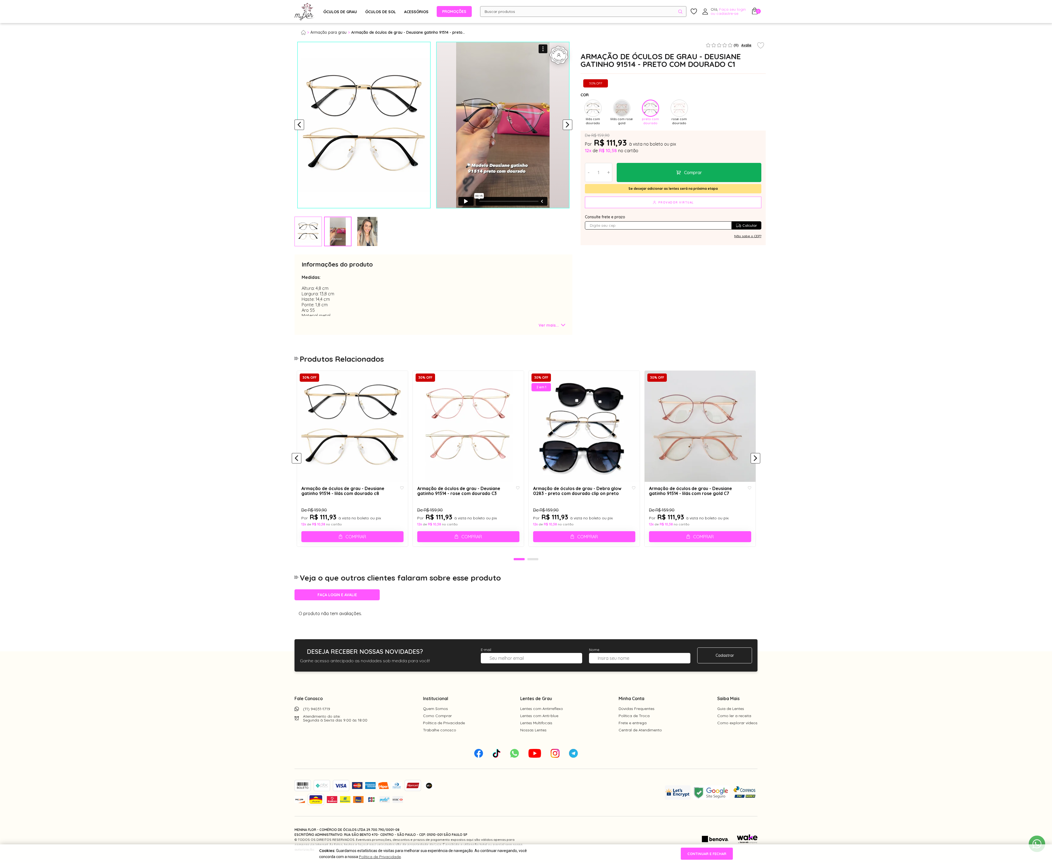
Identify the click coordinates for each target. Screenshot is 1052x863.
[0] (754, 12)
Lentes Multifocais (536, 723)
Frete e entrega (633, 723)
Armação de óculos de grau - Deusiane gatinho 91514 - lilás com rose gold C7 (690, 491)
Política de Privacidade (444, 723)
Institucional (435, 698)
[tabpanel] (308, 231)
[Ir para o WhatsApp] (1037, 844)
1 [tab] (519, 559)
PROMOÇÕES (454, 11)
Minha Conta (631, 698)
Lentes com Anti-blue (539, 716)
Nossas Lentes (533, 730)
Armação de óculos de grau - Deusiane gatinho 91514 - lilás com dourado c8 (342, 491)
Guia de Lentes (730, 709)
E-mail (486, 649)
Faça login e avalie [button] (337, 594)
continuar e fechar (706, 853)
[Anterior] (296, 458)
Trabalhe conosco (439, 730)
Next (567, 125)
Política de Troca (634, 716)
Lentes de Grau (536, 698)
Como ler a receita (734, 716)
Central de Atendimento (640, 730)
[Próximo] (755, 458)
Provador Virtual (676, 202)
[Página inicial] (305, 32)
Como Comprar (437, 716)
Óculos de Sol (380, 11)
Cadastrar (725, 655)
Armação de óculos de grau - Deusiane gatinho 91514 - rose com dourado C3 (458, 491)
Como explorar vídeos (737, 723)
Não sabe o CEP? (747, 236)
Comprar (693, 172)
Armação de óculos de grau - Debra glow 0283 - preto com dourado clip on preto (577, 491)
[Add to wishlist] (761, 46)
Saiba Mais (728, 698)
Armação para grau (328, 32)
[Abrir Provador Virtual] (559, 55)
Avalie (746, 45)
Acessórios (416, 11)
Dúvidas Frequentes (636, 709)
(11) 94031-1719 (316, 709)
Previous (299, 125)
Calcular (749, 225)
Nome (594, 649)
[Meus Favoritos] (694, 11)
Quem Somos (435, 709)
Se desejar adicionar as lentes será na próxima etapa (673, 188)
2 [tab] (532, 559)
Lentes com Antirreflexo (541, 709)
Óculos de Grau (340, 11)
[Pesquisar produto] (680, 12)
